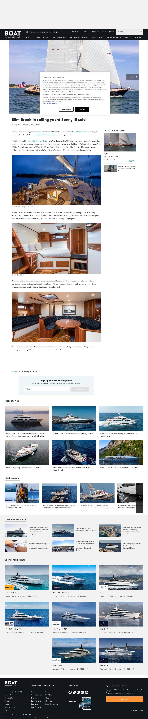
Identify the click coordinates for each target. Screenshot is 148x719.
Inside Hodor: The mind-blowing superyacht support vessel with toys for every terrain (59, 506)
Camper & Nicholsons (45, 134)
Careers (8, 701)
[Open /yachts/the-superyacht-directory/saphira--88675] (120, 142)
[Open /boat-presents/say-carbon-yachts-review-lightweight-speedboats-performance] (63, 530)
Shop (47, 698)
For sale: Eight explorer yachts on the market (24, 467)
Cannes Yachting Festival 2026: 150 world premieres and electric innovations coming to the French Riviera (85, 545)
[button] (132, 77)
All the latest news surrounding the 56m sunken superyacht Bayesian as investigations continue (96, 507)
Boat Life (34, 704)
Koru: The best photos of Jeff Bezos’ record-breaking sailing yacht (21, 506)
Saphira (106, 154)
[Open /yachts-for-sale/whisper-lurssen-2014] (74, 650)
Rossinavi (103, 669)
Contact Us (9, 698)
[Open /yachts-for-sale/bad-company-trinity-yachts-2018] (27, 614)
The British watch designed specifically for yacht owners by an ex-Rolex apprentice (39, 545)
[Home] (14, 34)
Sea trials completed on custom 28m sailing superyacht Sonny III (127, 168)
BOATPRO (138, 37)
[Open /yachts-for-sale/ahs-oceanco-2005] (121, 577)
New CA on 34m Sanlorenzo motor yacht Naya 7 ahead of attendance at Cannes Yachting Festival (25, 435)
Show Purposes (66, 109)
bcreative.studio (51, 704)
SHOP (84, 32)
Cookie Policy (10, 707)
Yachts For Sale (36, 695)
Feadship (56, 632)
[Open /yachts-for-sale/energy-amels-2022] (121, 614)
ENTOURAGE (12, 592)
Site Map (48, 701)
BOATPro (48, 695)
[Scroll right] (139, 498)
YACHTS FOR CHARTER (78, 37)
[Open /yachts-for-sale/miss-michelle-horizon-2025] (74, 577)
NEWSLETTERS (108, 32)
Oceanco (103, 596)
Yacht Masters (79, 131)
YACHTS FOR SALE (59, 37)
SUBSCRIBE (94, 32)
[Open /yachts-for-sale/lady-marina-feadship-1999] (74, 614)
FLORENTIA (106, 665)
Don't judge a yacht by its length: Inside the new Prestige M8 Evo (132, 545)
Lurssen (56, 669)
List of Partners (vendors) (50, 103)
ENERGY (104, 629)
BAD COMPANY (13, 629)
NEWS (28, 37)
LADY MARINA (60, 629)
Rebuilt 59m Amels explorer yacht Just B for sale (119, 467)
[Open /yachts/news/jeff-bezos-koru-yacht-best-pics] (22, 493)
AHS (102, 592)
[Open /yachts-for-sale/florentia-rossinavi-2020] (121, 650)
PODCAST (75, 32)
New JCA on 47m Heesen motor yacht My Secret (73, 433)
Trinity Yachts (11, 632)
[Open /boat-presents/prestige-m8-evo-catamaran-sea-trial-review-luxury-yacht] (110, 546)
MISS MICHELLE (61, 592)
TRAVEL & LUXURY (97, 37)
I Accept (82, 109)
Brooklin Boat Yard (36, 141)
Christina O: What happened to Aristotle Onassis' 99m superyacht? (132, 506)
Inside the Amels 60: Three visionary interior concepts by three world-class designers (38, 530)
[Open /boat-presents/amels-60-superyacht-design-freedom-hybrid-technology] (16, 530)
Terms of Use (9, 704)
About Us (8, 695)
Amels (8, 596)
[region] (75, 93)
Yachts (33, 692)
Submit (80, 389)
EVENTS (128, 37)
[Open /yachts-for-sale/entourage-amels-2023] (27, 577)
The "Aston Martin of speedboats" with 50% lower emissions (86, 530)
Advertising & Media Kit (14, 692)
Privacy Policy (10, 710)
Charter (34, 698)
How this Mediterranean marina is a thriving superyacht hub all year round (132, 530)
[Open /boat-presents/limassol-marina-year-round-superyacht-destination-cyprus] (110, 530)
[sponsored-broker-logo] (9, 590)
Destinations (36, 701)
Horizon (56, 596)
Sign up (124, 699)
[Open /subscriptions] (83, 704)
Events (47, 692)
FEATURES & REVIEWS (41, 37)
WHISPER (57, 665)
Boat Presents (36, 707)
